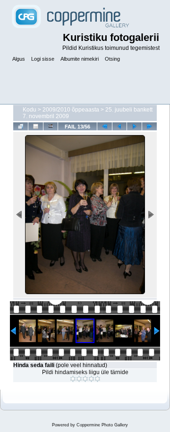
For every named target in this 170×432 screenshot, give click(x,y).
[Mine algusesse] (104, 126)
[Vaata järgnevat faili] (134, 126)
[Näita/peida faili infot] (35, 126)
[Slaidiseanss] (50, 126)
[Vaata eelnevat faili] (119, 126)
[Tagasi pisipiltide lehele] (20, 126)
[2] (79, 379)
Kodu (29, 109)
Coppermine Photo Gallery (102, 425)
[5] (97, 379)
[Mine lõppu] (149, 126)
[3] (85, 379)
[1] (73, 379)
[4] (91, 379)
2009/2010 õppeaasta (70, 109)
